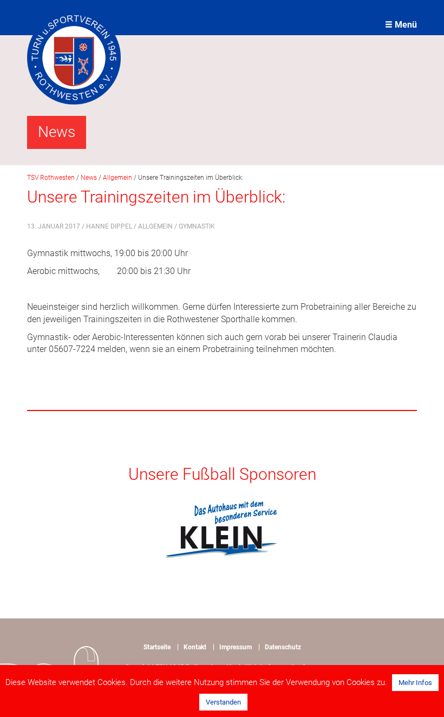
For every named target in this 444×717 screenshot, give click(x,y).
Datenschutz (283, 647)
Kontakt (195, 647)
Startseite (157, 647)
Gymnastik (197, 226)
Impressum (235, 647)
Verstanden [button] (223, 702)
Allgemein (155, 226)
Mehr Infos (415, 683)
